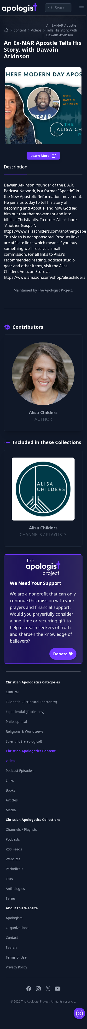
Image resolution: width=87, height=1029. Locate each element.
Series (11, 898)
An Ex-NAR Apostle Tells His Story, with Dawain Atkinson (61, 30)
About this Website (22, 908)
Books (10, 790)
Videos (36, 30)
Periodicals (14, 869)
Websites (13, 859)
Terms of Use (16, 957)
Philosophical (16, 721)
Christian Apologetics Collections (33, 819)
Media (11, 810)
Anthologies (15, 888)
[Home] (6, 30)
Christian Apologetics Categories (33, 682)
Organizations (17, 927)
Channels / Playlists (21, 829)
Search (11, 947)
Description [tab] (15, 167)
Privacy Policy (16, 967)
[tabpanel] (43, 233)
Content (19, 30)
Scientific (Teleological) (24, 741)
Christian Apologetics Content (31, 751)
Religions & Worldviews (24, 731)
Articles (12, 800)
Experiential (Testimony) (25, 711)
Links (10, 780)
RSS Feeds (14, 849)
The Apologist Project (55, 290)
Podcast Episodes (20, 770)
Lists (9, 878)
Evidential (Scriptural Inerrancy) (31, 702)
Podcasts (13, 839)
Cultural (12, 692)
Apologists (14, 918)
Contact (12, 937)
